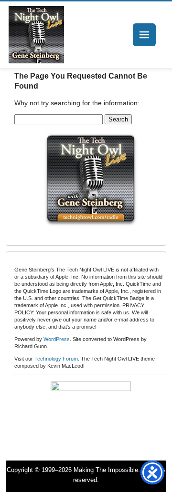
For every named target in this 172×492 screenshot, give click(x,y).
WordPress (56, 339)
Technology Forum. (56, 358)
